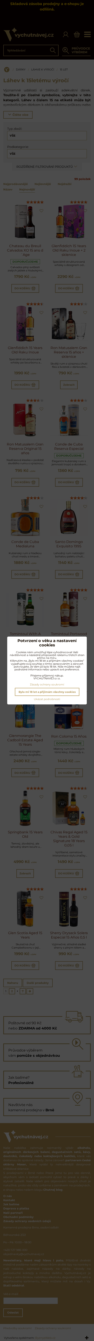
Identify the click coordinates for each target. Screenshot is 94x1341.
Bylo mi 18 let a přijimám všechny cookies (47, 692)
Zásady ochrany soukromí (47, 684)
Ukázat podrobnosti (47, 699)
